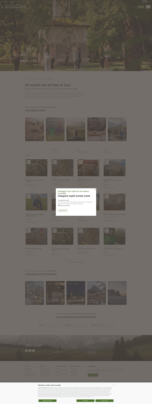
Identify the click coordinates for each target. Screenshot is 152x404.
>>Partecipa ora (63, 210)
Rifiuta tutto (85, 400)
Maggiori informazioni (47, 400)
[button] (113, 384)
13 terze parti (44, 387)
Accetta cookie (104, 400)
